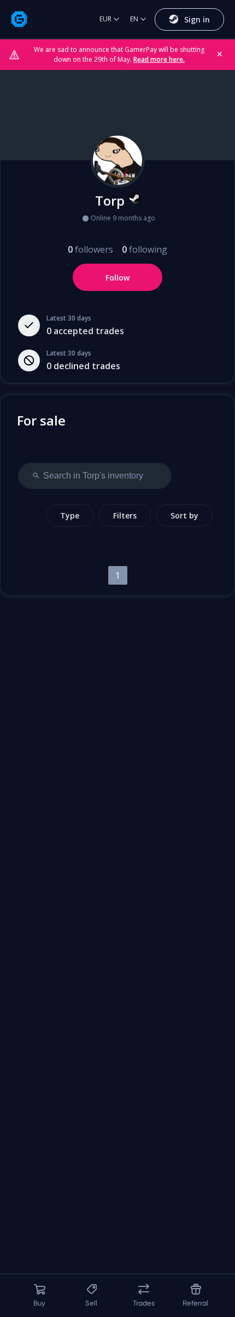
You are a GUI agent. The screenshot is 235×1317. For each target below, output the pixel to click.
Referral (195, 1303)
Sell (91, 1303)
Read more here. (159, 59)
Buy (39, 1303)
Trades (144, 1303)
